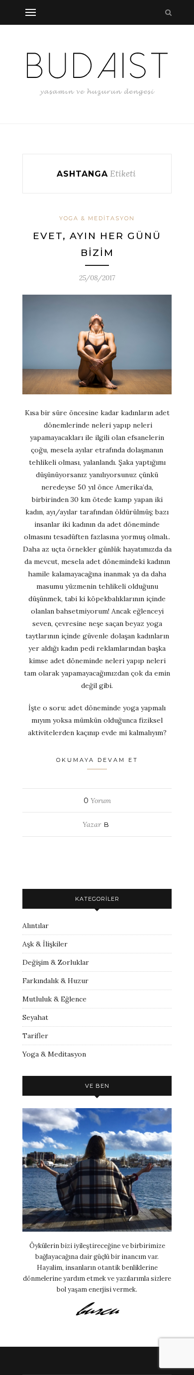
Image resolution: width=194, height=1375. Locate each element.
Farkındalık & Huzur (55, 980)
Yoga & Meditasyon (97, 218)
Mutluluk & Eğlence (54, 999)
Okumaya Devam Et (97, 759)
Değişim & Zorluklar (55, 962)
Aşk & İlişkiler (45, 943)
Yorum (97, 800)
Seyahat (35, 1017)
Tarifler (35, 1035)
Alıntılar (35, 925)
